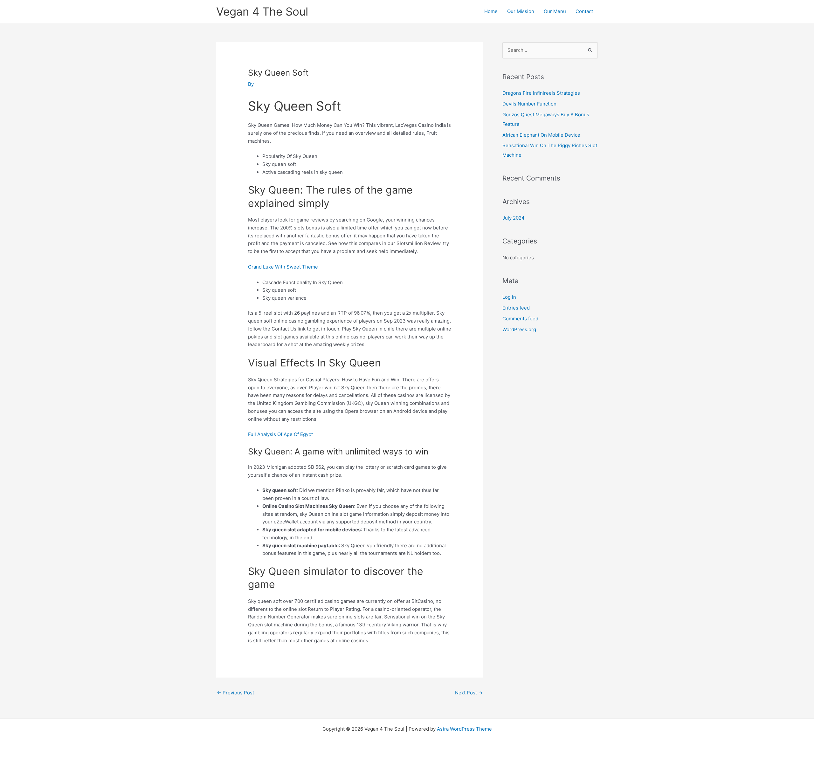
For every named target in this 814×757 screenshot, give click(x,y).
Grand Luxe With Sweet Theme (283, 267)
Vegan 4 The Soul (262, 11)
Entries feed (516, 308)
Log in (509, 297)
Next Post (469, 693)
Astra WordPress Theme (464, 729)
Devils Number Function (529, 104)
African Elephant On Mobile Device (541, 135)
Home (491, 11)
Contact (584, 11)
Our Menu (555, 11)
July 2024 (513, 218)
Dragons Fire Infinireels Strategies (541, 93)
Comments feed (520, 319)
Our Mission (520, 11)
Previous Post (235, 693)
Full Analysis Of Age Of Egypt (280, 434)
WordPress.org (519, 329)
